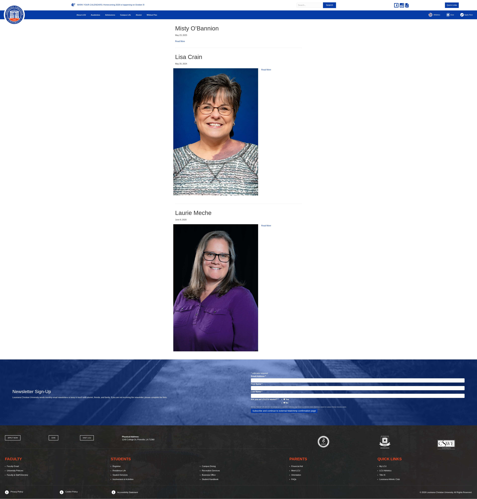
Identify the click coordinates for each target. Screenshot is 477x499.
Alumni (139, 15)
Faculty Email (13, 466)
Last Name (256, 392)
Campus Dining (209, 466)
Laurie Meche (193, 213)
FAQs (293, 479)
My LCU (383, 466)
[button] (329, 5)
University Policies (15, 471)
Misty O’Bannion (197, 28)
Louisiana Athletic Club (389, 479)
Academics (95, 15)
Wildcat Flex (152, 15)
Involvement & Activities (123, 479)
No (287, 403)
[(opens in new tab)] (323, 442)
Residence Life (119, 471)
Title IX (382, 475)
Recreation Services (211, 471)
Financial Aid (297, 466)
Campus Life (125, 15)
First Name (256, 384)
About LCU (81, 15)
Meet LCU (295, 471)
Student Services (120, 475)
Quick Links (452, 5)
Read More (180, 41)
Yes (287, 399)
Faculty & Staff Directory (17, 475)
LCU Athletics (385, 471)
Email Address (258, 376)
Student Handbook (210, 479)
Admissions (110, 15)
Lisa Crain (188, 57)
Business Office (209, 475)
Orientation (296, 475)
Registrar (117, 466)
